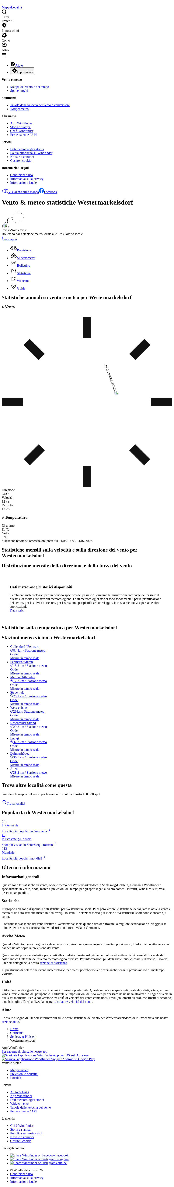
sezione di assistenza (53, 963)
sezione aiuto (10, 1022)
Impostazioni (25, 72)
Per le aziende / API (23, 135)
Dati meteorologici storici (27, 149)
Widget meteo (19, 109)
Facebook (50, 192)
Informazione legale (23, 182)
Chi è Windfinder (21, 131)
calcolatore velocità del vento (72, 1001)
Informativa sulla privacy (27, 179)
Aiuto (19, 65)
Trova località (16, 803)
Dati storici (17, 610)
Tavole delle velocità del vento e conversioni (40, 105)
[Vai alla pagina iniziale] (2, 3)
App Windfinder (21, 123)
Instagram (62, 1159)
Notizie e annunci (22, 157)
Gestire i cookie (20, 160)
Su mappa (10, 239)
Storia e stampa (20, 127)
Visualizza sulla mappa (23, 192)
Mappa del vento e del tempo (29, 87)
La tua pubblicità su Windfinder (31, 153)
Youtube (61, 1163)
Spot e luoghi (19, 90)
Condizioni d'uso (21, 175)
